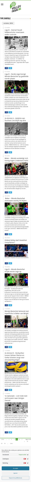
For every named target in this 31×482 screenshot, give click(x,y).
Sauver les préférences (15, 478)
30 (4, 443)
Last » (11, 443)
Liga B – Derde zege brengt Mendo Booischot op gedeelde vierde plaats (16, 76)
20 (1, 443)
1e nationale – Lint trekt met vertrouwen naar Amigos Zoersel (16, 398)
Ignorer (15, 473)
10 (27, 441)
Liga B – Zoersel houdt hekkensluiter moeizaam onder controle (14, 32)
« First (2, 439)
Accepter (15, 468)
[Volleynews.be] (15, 6)
